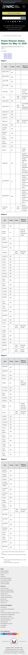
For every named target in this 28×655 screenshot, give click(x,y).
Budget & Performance (7, 590)
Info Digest (4, 607)
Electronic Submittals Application (10, 612)
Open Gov (3, 576)
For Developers (5, 583)
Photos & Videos (5, 581)
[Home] (12, 6)
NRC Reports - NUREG (6, 616)
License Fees (4, 593)
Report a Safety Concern (14, 13)
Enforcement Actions (6, 623)
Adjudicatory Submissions (8, 614)
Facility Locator (17, 29)
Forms (2, 611)
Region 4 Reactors (8, 58)
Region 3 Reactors (8, 56)
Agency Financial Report (7, 591)
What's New (17, 25)
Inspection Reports (6, 620)
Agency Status (4, 600)
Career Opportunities (6, 597)
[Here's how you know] (14, 2)
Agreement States (10, 25)
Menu (24, 6)
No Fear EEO (20, 649)
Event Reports (4, 572)
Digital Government (6, 578)
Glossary (3, 627)
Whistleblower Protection (11, 649)
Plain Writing (4, 621)
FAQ (4, 25)
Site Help (23, 25)
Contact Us (8, 27)
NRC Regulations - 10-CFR (7, 618)
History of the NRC (6, 595)
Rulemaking (4, 625)
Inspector (9, 651)
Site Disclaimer (14, 652)
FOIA (21, 647)
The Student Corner (6, 580)
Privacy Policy (7, 652)
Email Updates (15, 27)
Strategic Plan (5, 588)
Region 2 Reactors (8, 55)
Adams (2, 574)
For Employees (21, 652)
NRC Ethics (3, 599)
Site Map (16, 651)
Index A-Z (21, 27)
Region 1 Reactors (8, 53)
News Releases (4, 571)
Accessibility (21, 651)
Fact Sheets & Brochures (7, 609)
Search (23, 18)
